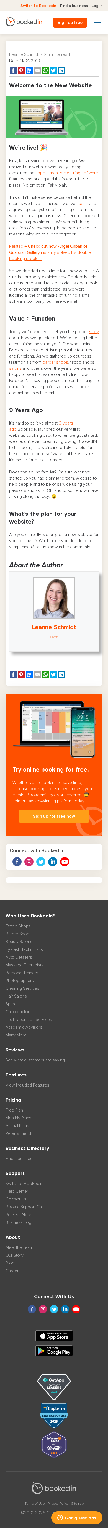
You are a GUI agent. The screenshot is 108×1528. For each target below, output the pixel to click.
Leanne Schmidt (24, 54)
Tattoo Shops (18, 926)
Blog (10, 1263)
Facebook (17, 861)
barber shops (55, 362)
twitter (40, 861)
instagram (29, 861)
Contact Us (16, 1199)
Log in (97, 6)
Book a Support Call (24, 1207)
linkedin (52, 861)
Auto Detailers (19, 957)
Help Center (17, 1191)
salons (15, 368)
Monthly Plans (18, 1118)
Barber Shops (19, 934)
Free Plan (14, 1110)
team (83, 203)
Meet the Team (19, 1247)
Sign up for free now (54, 816)
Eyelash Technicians (24, 949)
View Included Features (27, 1085)
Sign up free (70, 22)
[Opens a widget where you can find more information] (76, 1518)
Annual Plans (17, 1125)
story (94, 331)
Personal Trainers (22, 973)
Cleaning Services (22, 988)
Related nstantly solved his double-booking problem (50, 252)
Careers (13, 1271)
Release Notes (20, 1214)
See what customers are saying (35, 1060)
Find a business (74, 6)
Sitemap (77, 1503)
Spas (10, 1004)
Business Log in (20, 1222)
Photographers (20, 980)
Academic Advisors (24, 1027)
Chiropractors (19, 1011)
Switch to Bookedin (38, 6)
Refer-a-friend (18, 1133)
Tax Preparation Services (29, 1019)
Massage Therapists (24, 965)
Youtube (64, 861)
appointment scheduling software (66, 173)
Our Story (15, 1255)
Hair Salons (16, 996)
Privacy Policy (58, 1503)
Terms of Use (35, 1503)
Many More (16, 1035)
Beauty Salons (19, 941)
